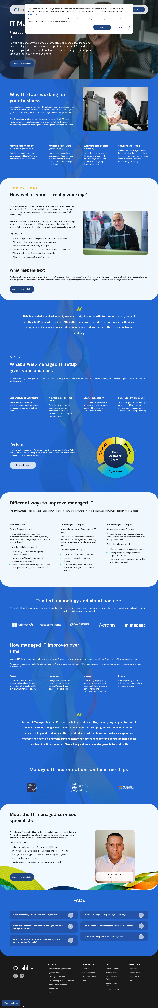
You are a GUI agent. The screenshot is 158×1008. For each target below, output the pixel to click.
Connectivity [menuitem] (53, 989)
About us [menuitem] (86, 968)
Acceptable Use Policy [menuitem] (112, 978)
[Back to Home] (21, 9)
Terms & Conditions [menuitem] (113, 968)
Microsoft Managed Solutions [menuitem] (60, 968)
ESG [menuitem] (84, 984)
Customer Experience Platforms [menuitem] (61, 981)
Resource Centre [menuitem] (89, 977)
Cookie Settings (11, 1003)
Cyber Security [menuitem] (54, 972)
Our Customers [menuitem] (88, 972)
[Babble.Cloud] (23, 967)
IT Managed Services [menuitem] (56, 977)
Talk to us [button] (137, 9)
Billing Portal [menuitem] (134, 977)
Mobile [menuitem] (50, 993)
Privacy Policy (33, 14)
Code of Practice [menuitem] (112, 989)
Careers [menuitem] (132, 981)
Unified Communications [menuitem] (57, 984)
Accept (102, 27)
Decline (121, 27)
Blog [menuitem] (84, 981)
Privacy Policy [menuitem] (111, 972)
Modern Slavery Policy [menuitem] (112, 984)
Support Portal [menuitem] (135, 972)
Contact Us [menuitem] (133, 968)
